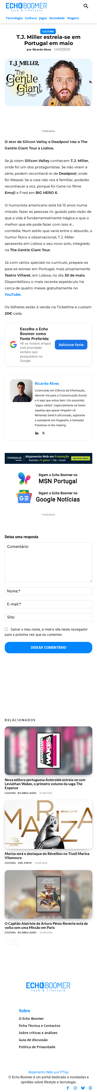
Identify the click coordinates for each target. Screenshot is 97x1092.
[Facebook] (68, 1088)
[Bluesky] (83, 1088)
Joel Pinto (25, 863)
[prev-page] (8, 942)
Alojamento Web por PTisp (48, 1072)
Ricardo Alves (41, 49)
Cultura (48, 31)
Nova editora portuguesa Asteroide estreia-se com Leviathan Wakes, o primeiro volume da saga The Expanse (45, 784)
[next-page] (15, 942)
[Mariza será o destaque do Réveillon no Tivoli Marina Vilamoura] (48, 824)
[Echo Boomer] (26, 6)
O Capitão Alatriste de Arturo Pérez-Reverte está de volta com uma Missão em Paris (46, 925)
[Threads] (90, 1088)
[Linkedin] (36, 432)
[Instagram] (75, 1088)
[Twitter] (43, 432)
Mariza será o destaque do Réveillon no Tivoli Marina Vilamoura (47, 855)
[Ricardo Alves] (21, 407)
